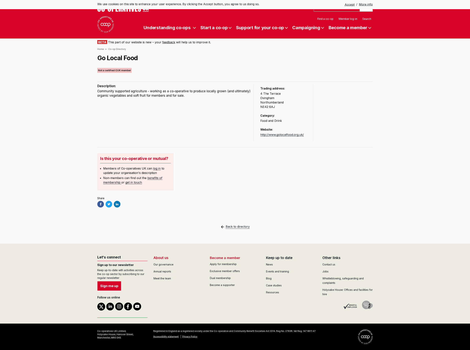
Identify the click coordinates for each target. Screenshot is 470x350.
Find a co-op (325, 19)
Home (100, 49)
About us (160, 258)
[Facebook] (100, 204)
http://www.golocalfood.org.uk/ (282, 134)
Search (366, 19)
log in (157, 168)
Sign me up (109, 286)
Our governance (163, 264)
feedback (168, 42)
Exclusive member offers (225, 271)
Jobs (325, 271)
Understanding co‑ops (166, 27)
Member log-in (348, 19)
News (269, 264)
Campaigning (306, 27)
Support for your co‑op (260, 27)
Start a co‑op (214, 27)
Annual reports (162, 271)
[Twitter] (109, 204)
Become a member (347, 27)
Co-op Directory (117, 49)
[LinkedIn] (117, 204)
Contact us (328, 264)
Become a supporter (222, 285)
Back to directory (238, 226)
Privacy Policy (189, 336)
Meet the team (162, 278)
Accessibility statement (166, 336)
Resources (272, 292)
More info (366, 4)
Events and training (277, 271)
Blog (269, 278)
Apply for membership (223, 264)
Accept (350, 5)
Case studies (274, 285)
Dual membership (220, 278)
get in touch (133, 182)
